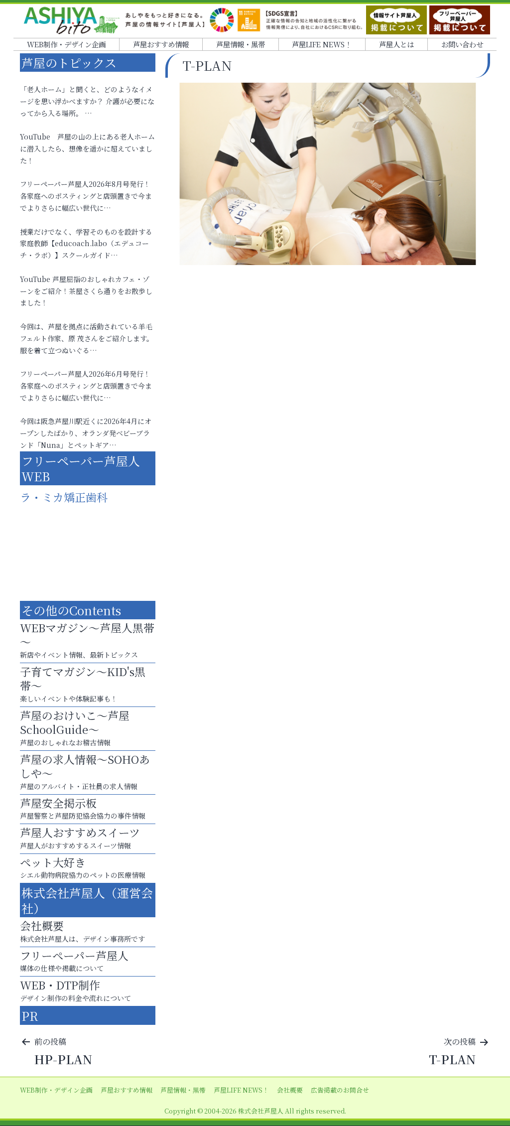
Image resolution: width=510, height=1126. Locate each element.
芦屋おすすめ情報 (161, 44)
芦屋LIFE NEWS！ (322, 44)
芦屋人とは (396, 44)
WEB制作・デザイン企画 (66, 44)
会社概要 (290, 1090)
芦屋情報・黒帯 (240, 44)
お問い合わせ (462, 44)
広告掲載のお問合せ (340, 1090)
